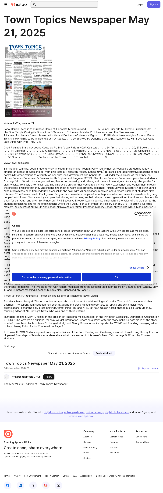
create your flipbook (81, 416)
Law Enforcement (32, 476)
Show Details (136, 267)
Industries (114, 452)
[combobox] (67, 4)
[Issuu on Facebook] (7, 485)
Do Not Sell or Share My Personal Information (115, 476)
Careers (87, 442)
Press (86, 452)
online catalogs (95, 412)
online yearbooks (74, 412)
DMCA (66, 476)
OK (116, 277)
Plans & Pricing (90, 447)
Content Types (116, 437)
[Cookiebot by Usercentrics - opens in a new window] (137, 214)
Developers (141, 437)
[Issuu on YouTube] (58, 485)
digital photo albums (117, 412)
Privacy (17, 476)
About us (87, 437)
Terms (7, 476)
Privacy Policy (92, 238)
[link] (140, 4)
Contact (87, 458)
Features (114, 442)
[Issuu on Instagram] (46, 485)
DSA (75, 476)
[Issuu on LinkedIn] (20, 485)
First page (9, 346)
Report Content (52, 476)
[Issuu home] (19, 4)
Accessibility (86, 476)
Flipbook (114, 447)
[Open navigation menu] (6, 4)
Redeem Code (142, 442)
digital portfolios (53, 412)
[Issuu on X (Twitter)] (33, 485)
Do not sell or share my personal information (46, 277)
